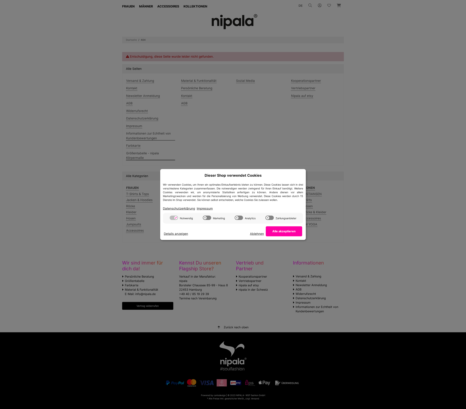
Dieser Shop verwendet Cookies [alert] (233, 175)
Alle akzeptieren (284, 231)
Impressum (205, 208)
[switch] (174, 218)
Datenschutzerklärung (179, 208)
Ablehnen (257, 234)
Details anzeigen (176, 234)
